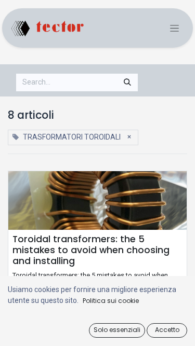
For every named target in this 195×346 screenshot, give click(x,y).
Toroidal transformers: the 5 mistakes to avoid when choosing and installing (91, 250)
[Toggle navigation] (174, 28)
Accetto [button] (167, 329)
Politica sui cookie (111, 300)
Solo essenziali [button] (117, 329)
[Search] (127, 82)
